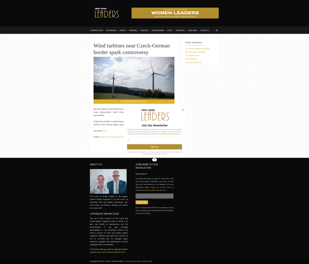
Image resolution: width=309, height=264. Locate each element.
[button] (154, 125)
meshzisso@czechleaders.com (170, 134)
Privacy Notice (144, 134)
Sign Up (154, 146)
